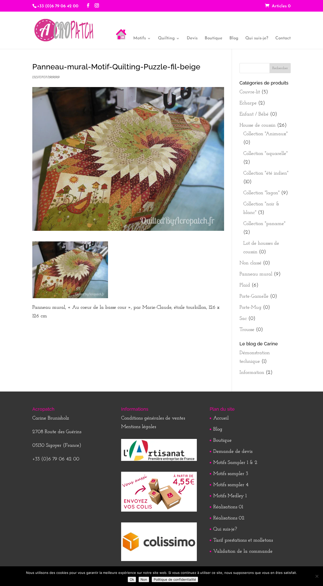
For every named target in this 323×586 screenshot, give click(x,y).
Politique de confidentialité (175, 579)
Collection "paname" (264, 223)
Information (251, 372)
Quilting (166, 38)
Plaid (244, 285)
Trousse (246, 329)
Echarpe (248, 103)
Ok (132, 579)
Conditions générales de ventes (153, 418)
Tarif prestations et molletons (243, 540)
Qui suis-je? (256, 38)
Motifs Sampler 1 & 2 (235, 462)
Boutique (213, 38)
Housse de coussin (257, 125)
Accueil (221, 418)
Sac (243, 318)
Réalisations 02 (229, 518)
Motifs (139, 38)
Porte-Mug (250, 307)
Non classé (250, 263)
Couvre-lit (249, 92)
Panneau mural (255, 274)
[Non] (316, 576)
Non (144, 579)
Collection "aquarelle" (265, 153)
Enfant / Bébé (253, 114)
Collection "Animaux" (265, 133)
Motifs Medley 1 (230, 495)
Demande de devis (232, 451)
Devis (192, 38)
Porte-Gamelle (253, 296)
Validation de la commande (243, 551)
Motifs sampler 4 (231, 484)
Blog (233, 38)
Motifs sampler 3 (230, 473)
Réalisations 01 (228, 507)
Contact (283, 38)
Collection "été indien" (265, 173)
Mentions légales (138, 426)
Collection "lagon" (261, 193)
